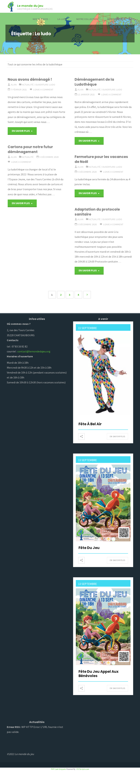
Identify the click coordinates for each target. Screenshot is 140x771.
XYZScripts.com (82, 769)
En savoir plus (117, 436)
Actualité (27, 84)
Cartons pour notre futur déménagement (30, 149)
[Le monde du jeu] (10, 6)
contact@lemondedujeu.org (33, 351)
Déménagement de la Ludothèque (94, 82)
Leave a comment (43, 89)
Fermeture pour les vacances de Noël (101, 159)
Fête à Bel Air (90, 424)
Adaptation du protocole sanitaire (97, 212)
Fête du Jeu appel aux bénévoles (98, 673)
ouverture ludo (45, 84)
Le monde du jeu (30, 5)
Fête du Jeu (89, 547)
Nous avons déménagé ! (30, 79)
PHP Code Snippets (58, 769)
